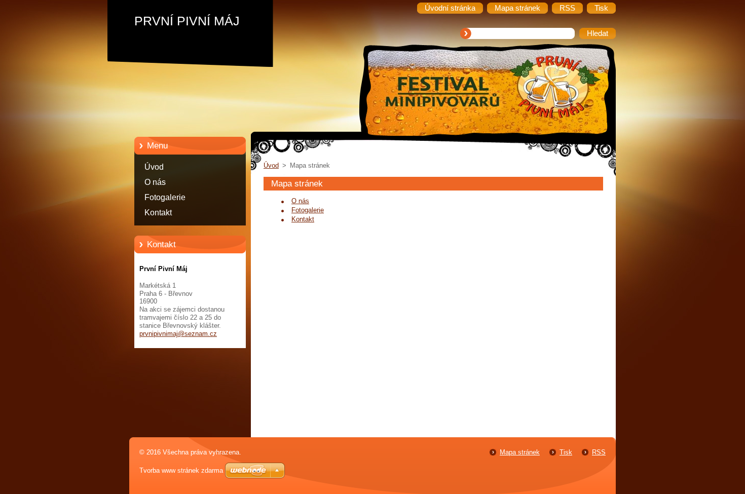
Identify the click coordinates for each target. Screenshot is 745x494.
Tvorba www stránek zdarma (181, 470)
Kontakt (158, 212)
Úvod (154, 167)
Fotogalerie (164, 197)
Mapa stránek (520, 452)
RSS (599, 452)
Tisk (566, 452)
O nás (155, 182)
